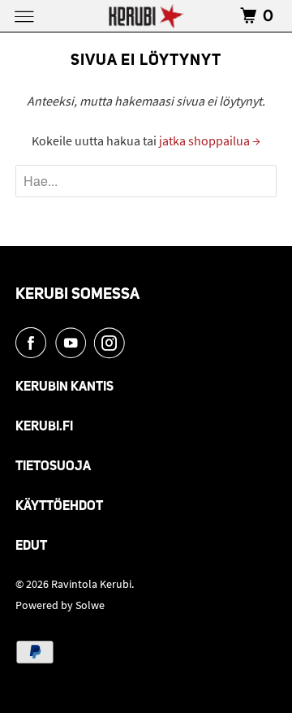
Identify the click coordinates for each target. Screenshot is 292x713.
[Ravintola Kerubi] (146, 16)
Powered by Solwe (60, 605)
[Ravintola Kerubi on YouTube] (73, 342)
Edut (31, 546)
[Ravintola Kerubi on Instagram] (112, 342)
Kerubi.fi (44, 427)
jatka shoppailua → (209, 140)
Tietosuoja (53, 466)
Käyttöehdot (59, 506)
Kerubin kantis (64, 387)
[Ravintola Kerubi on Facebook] (34, 342)
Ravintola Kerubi (91, 584)
